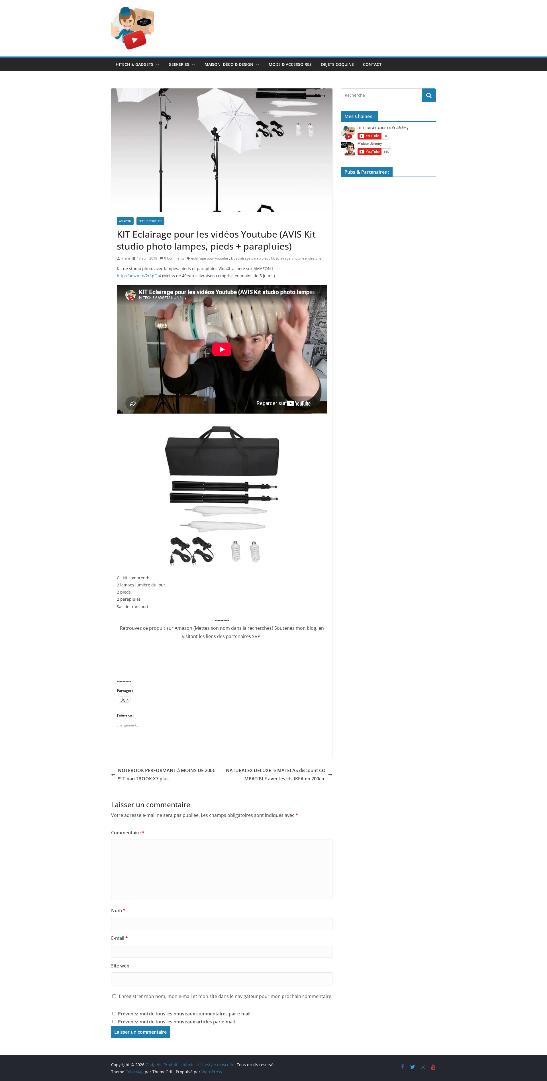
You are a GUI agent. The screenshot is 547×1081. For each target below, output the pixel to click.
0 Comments (174, 258)
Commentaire (127, 832)
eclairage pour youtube (209, 258)
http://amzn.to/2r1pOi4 (139, 275)
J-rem (125, 258)
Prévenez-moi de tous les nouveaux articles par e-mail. (177, 1022)
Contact (372, 64)
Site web (120, 966)
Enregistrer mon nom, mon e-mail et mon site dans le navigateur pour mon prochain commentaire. (225, 996)
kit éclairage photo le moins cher (297, 258)
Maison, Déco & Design (229, 64)
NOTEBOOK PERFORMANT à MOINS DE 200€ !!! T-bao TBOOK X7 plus (166, 774)
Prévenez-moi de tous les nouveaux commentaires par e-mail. (185, 1014)
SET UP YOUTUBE (150, 221)
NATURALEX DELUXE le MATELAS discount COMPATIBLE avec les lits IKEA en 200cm (276, 774)
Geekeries (179, 64)
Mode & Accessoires (290, 64)
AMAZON (125, 221)
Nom (118, 910)
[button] (156, 64)
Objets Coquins (337, 64)
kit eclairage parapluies (249, 258)
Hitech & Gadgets (134, 64)
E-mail (119, 938)
